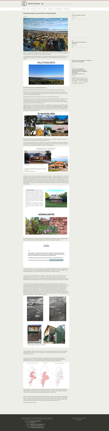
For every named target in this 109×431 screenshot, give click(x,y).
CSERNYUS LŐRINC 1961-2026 (78, 15)
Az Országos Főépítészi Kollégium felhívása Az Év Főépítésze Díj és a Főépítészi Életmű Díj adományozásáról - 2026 (79, 71)
